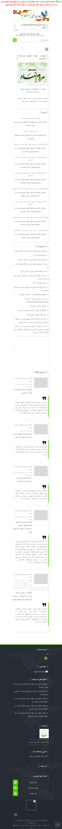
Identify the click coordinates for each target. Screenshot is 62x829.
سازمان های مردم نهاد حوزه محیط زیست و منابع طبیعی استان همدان (30, 165)
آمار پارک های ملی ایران (38, 756)
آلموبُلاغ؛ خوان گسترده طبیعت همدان (32, 310)
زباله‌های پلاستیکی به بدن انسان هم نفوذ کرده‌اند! (22, 435)
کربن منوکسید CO (39, 282)
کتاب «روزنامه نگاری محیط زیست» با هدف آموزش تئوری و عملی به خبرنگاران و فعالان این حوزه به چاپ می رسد (31, 329)
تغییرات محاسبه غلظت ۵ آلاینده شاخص (23, 391)
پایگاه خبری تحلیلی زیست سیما (39, 739)
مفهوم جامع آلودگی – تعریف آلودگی (32, 294)
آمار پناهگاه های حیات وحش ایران (33, 271)
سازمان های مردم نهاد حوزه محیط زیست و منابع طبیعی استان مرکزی (30, 194)
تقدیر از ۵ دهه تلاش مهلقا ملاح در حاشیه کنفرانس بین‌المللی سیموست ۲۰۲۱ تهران (32, 321)
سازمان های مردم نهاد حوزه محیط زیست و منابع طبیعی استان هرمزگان (30, 181)
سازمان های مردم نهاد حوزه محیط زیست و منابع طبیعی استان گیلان (30, 235)
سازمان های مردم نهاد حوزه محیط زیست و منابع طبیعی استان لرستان (30, 222)
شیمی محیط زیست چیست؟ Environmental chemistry (37, 300)
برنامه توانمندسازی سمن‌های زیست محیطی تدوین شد (30, 136)
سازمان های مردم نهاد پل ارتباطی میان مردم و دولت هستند (30, 123)
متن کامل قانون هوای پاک (36, 314)
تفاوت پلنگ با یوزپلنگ (37, 306)
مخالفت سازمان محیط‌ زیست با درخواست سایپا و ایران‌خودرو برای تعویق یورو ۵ (22, 596)
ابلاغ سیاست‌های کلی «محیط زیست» (32, 259)
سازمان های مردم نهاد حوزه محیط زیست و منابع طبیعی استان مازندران (30, 209)
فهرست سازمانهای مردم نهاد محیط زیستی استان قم (32, 90)
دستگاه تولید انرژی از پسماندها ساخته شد (24, 479)
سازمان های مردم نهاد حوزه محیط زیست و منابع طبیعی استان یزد (30, 149)
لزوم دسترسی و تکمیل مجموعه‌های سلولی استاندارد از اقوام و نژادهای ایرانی (22, 527)
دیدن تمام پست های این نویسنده (38, 745)
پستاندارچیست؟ (40, 255)
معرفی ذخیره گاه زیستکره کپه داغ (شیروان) (30, 251)
